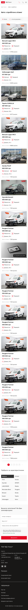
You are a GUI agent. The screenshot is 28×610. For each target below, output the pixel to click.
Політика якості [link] (5, 595)
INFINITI (17, 483)
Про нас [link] (3, 589)
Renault (4, 492)
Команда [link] (3, 592)
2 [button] (11, 464)
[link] (3, 2)
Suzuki (4, 496)
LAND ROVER (5, 486)
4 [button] (16, 464)
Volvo (16, 499)
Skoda (16, 492)
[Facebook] (5, 566)
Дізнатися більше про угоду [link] (9, 533)
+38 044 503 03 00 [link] (5, 557)
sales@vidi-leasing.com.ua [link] (18, 558)
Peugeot (17, 489)
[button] (22, 465)
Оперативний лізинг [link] (6, 575)
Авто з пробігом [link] (12, 7)
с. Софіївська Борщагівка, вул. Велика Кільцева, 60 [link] (13, 553)
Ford (3, 479)
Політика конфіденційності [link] (8, 598)
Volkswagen (5, 499)
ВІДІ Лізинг (4, 7)
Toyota (17, 496)
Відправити (14, 537)
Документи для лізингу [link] (7, 601)
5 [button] (19, 464)
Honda (17, 479)
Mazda (17, 486)
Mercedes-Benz (6, 489)
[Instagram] (2, 566)
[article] (14, 39)
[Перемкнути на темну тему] (23, 2)
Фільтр (5, 19)
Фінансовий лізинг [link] (6, 578)
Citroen (17, 476)
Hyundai (4, 483)
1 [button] (8, 464)
